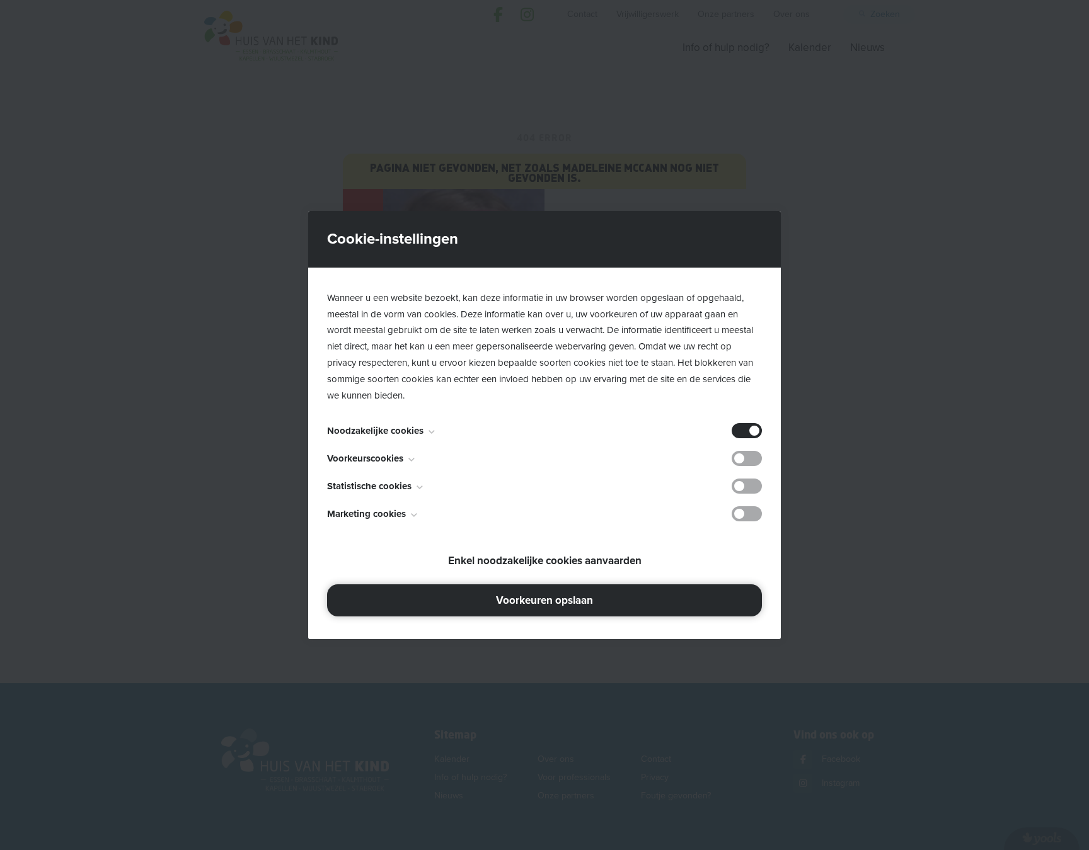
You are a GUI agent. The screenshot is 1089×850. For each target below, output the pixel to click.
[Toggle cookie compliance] (747, 458)
